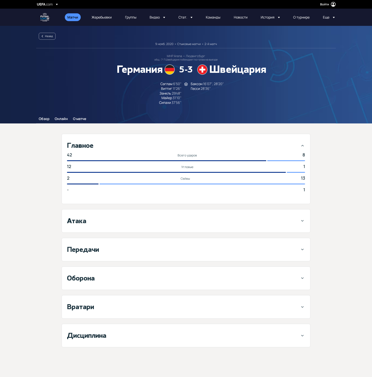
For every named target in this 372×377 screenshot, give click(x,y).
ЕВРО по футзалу (45, 17)
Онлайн (61, 119)
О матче (79, 119)
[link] (73, 17)
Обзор (44, 119)
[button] (157, 17)
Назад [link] (49, 36)
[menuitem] (74, 17)
